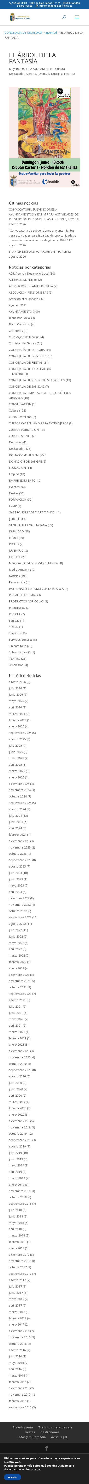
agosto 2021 (17, 1000)
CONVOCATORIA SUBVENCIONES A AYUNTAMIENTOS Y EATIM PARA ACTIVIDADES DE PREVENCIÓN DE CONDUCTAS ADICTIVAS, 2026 (43, 214)
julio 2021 (15, 1006)
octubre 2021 (18, 987)
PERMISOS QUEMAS (22, 595)
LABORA (14, 557)
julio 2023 (15, 873)
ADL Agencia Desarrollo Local (29, 273)
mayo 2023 (16, 885)
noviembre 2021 (20, 981)
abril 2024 (15, 828)
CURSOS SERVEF (20, 436)
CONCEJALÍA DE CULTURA (27, 350)
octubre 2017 (18, 1267)
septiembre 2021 (20, 994)
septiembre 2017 (20, 1274)
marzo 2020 (17, 1102)
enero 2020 (16, 1114)
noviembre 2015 (20, 1394)
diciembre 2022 (19, 898)
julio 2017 (15, 1286)
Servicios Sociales (20, 639)
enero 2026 (16, 726)
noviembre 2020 (20, 1057)
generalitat (16, 519)
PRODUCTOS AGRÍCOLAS (26, 601)
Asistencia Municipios (23, 280)
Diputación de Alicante (24, 455)
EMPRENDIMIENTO (22, 480)
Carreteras (16, 331)
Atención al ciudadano (23, 299)
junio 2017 (16, 1293)
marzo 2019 (17, 1178)
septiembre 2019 (20, 1140)
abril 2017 (15, 1305)
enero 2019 (16, 1184)
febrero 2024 (17, 835)
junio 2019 (16, 1159)
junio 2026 (16, 694)
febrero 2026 (17, 720)
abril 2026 (15, 707)
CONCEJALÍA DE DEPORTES (28, 356)
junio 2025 (16, 752)
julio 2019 (15, 1153)
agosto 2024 (17, 809)
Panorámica (17, 582)
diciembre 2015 (19, 1388)
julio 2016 (15, 1356)
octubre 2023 (18, 854)
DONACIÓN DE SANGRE (25, 461)
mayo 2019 (16, 1165)
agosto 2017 (17, 1280)
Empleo (14, 474)
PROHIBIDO (17, 608)
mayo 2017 (16, 1299)
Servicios (15, 633)
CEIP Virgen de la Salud (24, 337)
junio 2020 (16, 1089)
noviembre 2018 (20, 1191)
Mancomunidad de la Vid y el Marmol (34, 563)
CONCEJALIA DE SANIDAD (26, 386)
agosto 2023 (17, 866)
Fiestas (13, 493)
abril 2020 (15, 1095)
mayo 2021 (16, 1019)
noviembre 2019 (20, 1127)
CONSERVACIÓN (20, 404)
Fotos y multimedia (31, 1437)
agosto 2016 (17, 1350)
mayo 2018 (16, 1223)
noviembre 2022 (20, 905)
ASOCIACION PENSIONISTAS (28, 292)
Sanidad (14, 620)
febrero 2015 (17, 1401)
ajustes (36, 1469)
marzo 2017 (17, 1312)
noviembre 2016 (20, 1337)
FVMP (13, 506)
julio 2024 (15, 816)
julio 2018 (15, 1210)
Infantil (13, 538)
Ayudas (14, 305)
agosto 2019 (17, 1146)
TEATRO (69, 74)
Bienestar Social (19, 318)
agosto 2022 (17, 924)
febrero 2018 (17, 1242)
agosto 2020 (17, 1076)
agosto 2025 (17, 739)
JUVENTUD (16, 550)
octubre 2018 (18, 1197)
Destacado (16, 74)
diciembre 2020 (19, 1051)
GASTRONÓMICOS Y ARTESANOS (32, 512)
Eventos (30, 74)
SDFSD (13, 627)
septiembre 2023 (20, 860)
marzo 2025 (17, 771)
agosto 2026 (17, 682)
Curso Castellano (20, 417)
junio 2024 (16, 822)
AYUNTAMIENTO (42, 69)
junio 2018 (16, 1216)
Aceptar (12, 1477)
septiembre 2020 (20, 1070)
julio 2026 (15, 688)
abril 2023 (15, 892)
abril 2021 (15, 1025)
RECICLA (14, 614)
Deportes (15, 442)
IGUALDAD (16, 531)
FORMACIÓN (17, 499)
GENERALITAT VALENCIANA (28, 525)
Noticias (56, 74)
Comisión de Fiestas (22, 343)
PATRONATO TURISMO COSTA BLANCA (36, 589)
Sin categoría (17, 646)
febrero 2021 (17, 1038)
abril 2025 (15, 764)
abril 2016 (15, 1369)
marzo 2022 (17, 955)
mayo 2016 (16, 1363)
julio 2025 (15, 745)
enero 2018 (16, 1248)
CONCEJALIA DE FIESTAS (26, 362)
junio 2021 (16, 1013)
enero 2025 (16, 777)
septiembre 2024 (20, 803)
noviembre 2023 (20, 847)
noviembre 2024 (20, 790)
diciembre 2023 (19, 841)
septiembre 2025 (20, 733)
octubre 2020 (18, 1064)
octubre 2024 (18, 796)
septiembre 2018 (20, 1204)
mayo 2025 (16, 758)
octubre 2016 (18, 1344)
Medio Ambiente (20, 569)
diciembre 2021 (19, 975)
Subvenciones (18, 652)
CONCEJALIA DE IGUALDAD (23, 33)
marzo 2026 (17, 714)
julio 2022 (15, 930)
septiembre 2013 (20, 1407)
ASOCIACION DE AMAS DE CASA (31, 286)
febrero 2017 (17, 1318)
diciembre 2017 (19, 1255)
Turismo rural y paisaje (55, 1427)
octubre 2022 (18, 911)
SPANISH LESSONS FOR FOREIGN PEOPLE (38, 251)
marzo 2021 (17, 1032)
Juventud (51, 33)
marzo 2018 (17, 1235)
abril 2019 (15, 1172)
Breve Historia (23, 1427)
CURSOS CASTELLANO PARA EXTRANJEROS (38, 423)
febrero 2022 (17, 962)
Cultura (60, 69)
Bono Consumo (19, 324)
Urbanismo (16, 665)
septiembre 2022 (20, 917)
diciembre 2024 (19, 784)
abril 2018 (15, 1229)
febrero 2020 (17, 1108)
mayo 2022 (16, 943)
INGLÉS (14, 544)
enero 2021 (16, 1044)
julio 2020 (15, 1083)
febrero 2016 (17, 1382)
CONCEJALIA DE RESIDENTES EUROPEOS (37, 380)
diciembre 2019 (19, 1121)
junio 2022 (16, 936)
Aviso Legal (59, 1437)
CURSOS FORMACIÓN (24, 430)
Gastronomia (50, 1432)
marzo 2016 (17, 1375)
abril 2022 (15, 949)
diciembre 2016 (19, 1331)
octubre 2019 (18, 1133)
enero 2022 (16, 968)
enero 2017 (16, 1324)
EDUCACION (17, 468)
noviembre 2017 (20, 1261)
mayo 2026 (16, 701)
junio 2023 (16, 879)
